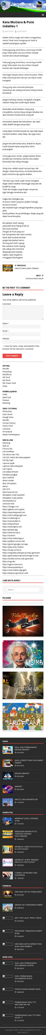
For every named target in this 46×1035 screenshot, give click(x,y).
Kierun (5, 486)
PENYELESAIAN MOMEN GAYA (27, 989)
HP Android (7, 431)
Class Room (8, 414)
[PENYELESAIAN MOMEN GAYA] (8, 994)
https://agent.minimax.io (12, 564)
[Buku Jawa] (23, 697)
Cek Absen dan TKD (11, 454)
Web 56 (6, 446)
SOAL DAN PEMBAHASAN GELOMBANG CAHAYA (26, 964)
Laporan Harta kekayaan (13, 466)
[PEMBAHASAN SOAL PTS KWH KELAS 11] (8, 1020)
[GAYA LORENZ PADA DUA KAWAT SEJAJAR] (8, 765)
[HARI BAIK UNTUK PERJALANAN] (8, 897)
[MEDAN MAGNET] (8, 778)
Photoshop (7, 371)
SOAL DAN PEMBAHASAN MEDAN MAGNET (26, 748)
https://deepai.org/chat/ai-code (15, 573)
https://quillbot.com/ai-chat (14, 541)
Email (5, 331)
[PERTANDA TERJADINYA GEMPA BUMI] (8, 936)
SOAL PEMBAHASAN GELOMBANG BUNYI (23, 977)
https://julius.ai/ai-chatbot (13, 547)
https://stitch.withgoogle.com (15, 515)
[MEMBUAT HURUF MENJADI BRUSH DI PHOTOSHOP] (8, 865)
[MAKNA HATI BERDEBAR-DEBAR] (8, 910)
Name (5, 323)
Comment (7, 304)
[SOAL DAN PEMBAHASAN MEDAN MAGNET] (8, 752)
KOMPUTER (8, 812)
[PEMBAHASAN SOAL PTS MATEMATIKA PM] (8, 1007)
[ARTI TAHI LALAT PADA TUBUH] (8, 923)
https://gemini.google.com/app (15, 544)
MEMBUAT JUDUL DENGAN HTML (26, 819)
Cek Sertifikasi (8, 451)
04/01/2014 (9, 31)
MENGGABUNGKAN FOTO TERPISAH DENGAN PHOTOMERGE (26, 833)
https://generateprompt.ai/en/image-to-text (20, 555)
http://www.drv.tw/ (10, 492)
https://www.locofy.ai (11, 532)
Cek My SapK (8, 460)
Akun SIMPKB (8, 477)
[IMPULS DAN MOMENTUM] (8, 804)
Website (6, 338)
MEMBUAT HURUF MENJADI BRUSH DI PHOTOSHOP (27, 860)
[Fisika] (23, 666)
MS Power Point (9, 383)
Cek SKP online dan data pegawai (16, 457)
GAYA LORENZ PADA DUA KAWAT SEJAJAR (29, 761)
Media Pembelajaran (11, 434)
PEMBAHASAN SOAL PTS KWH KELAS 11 (28, 1016)
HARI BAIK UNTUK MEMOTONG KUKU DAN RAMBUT (28, 945)
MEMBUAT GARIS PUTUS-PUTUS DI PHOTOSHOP (28, 847)
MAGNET (18, 786)
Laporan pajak (8, 463)
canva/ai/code (8, 503)
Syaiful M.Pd (22, 31)
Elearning (6, 403)
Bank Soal (7, 397)
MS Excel (6, 377)
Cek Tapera (7, 469)
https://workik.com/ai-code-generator (18, 558)
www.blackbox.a (9, 500)
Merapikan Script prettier (13, 498)
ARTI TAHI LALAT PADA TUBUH (28, 918)
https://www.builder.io (11, 521)
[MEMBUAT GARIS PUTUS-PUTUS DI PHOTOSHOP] (8, 852)
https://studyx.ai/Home (12, 550)
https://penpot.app (10, 529)
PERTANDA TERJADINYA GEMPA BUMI (28, 932)
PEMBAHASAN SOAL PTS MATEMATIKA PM (25, 1003)
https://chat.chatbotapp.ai (13, 538)
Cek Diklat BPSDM (10, 472)
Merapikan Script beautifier (14, 495)
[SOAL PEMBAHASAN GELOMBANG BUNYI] (8, 981)
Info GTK (6, 489)
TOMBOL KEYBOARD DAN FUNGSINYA (26, 874)
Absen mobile (8, 480)
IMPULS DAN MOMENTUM (26, 799)
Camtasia (6, 429)
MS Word (6, 380)
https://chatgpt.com (11, 506)
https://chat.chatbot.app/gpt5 (15, 570)
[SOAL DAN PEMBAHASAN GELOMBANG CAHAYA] (8, 968)
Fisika (5, 386)
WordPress (7, 374)
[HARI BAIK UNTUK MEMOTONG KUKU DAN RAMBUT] (8, 949)
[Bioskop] (23, 635)
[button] (42, 15)
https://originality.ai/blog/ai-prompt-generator (21, 553)
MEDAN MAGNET (22, 773)
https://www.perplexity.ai (13, 567)
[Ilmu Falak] (23, 729)
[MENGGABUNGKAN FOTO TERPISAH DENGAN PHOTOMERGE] (8, 836)
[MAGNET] (8, 791)
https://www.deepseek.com (14, 512)
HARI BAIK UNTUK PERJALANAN (28, 892)
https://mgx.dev (9, 561)
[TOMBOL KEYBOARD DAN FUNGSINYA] (8, 878)
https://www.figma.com (12, 526)
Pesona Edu (7, 448)
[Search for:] (23, 590)
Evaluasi (6, 400)
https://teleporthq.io (11, 524)
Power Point (8, 426)
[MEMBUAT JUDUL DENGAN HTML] (8, 823)
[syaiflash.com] (23, 10)
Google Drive (8, 417)
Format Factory (9, 423)
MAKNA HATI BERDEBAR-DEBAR (28, 905)
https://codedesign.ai (11, 518)
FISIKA (5, 741)
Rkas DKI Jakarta (9, 483)
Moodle (6, 368)
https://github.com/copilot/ (14, 509)
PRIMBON (7, 886)
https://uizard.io (9, 535)
